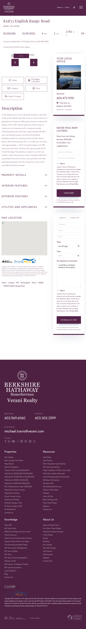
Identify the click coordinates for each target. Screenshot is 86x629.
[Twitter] (18, 441)
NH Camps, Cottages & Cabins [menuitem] (16, 564)
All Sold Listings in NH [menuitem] (13, 503)
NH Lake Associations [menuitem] (51, 467)
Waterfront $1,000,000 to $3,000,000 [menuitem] (19, 477)
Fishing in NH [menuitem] (48, 483)
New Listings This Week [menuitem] (13, 460)
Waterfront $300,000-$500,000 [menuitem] (17, 483)
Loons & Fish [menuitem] (48, 496)
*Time (59, 251)
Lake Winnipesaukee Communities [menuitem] (56, 477)
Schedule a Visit (74, 218)
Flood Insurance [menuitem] (10, 535)
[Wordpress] (25, 441)
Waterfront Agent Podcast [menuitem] (53, 531)
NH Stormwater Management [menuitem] (15, 548)
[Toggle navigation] (81, 7)
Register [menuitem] (46, 506)
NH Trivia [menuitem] (8, 554)
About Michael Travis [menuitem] (51, 525)
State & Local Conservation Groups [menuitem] (18, 538)
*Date (59, 242)
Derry (34, 282)
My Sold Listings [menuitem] (49, 548)
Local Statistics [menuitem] (10, 571)
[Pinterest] (30, 441)
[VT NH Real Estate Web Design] (74, 618)
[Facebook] (5, 441)
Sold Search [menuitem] (47, 551)
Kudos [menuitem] (45, 538)
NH (17, 282)
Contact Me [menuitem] (47, 561)
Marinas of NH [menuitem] (10, 561)
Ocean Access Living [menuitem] (12, 496)
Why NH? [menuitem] (8, 525)
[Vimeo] (21, 441)
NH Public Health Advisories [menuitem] (54, 473)
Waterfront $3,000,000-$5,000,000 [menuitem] (18, 473)
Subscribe (69, 193)
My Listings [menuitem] (8, 457)
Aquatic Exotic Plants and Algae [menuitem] (16, 541)
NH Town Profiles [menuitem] (11, 551)
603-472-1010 (65, 98)
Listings (11, 282)
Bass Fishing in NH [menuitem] (50, 499)
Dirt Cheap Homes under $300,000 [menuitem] (18, 486)
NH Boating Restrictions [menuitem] (52, 486)
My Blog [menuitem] (46, 541)
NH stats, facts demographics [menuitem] (16, 558)
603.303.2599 (45, 418)
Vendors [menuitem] (46, 493)
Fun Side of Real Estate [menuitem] (52, 528)
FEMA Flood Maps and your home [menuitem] (17, 531)
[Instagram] (34, 441)
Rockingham (25, 282)
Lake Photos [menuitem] (47, 460)
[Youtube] (13, 441)
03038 (40, 282)
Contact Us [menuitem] (8, 512)
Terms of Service (73, 329)
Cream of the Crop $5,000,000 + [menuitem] (17, 470)
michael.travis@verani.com (24, 431)
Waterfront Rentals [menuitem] (11, 499)
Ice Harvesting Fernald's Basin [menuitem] (16, 544)
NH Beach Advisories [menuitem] (51, 480)
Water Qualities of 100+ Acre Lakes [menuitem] (57, 470)
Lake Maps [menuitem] (47, 457)
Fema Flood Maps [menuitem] (50, 503)
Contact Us (60, 109)
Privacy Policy (74, 184)
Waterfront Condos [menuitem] (11, 493)
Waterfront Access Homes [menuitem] (14, 490)
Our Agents (68, 109)
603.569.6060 (14, 418)
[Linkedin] (9, 441)
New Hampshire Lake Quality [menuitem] (54, 464)
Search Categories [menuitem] (11, 467)
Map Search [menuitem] (9, 464)
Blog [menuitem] (6, 574)
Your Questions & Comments (67, 261)
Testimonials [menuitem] (48, 554)
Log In (67, 7)
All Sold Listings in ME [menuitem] (13, 506)
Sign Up (59, 7)
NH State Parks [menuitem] (10, 528)
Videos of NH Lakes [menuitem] (50, 490)
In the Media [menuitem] (48, 535)
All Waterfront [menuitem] (10, 509)
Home (4, 282)
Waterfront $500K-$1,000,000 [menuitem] (16, 480)
